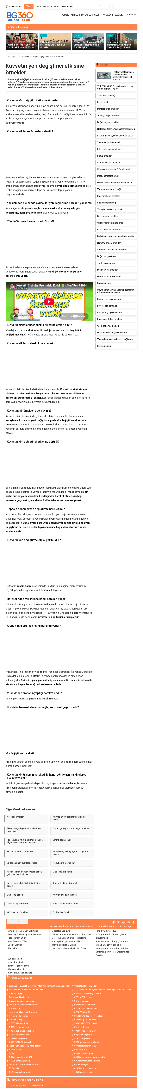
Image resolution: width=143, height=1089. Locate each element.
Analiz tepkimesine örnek (65, 903)
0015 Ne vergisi (81, 1064)
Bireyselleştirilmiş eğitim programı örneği (70, 852)
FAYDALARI (107, 15)
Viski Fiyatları (37, 1086)
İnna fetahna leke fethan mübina (112, 948)
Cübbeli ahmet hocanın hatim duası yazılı (72, 934)
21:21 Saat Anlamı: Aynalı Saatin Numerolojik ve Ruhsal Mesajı (102, 990)
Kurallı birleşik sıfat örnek (20, 851)
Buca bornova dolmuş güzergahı (112, 941)
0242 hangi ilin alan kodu (85, 1068)
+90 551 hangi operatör (85, 1031)
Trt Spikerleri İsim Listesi (64, 945)
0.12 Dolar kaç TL (17, 1020)
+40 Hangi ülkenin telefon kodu (23, 1012)
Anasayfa (12, 56)
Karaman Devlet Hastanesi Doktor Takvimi (112, 954)
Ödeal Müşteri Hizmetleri (85, 986)
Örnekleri (22, 56)
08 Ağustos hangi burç (84, 1053)
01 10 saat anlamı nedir (19, 1035)
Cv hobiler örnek (61, 912)
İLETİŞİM (131, 14)
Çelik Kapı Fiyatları (17, 1086)
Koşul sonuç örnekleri (64, 863)
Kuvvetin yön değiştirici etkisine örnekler (45, 56)
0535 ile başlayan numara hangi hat (90, 1057)
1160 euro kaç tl (16, 969)
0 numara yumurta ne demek (87, 1061)
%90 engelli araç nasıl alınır (21, 1031)
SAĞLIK (119, 15)
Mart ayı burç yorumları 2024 (66, 941)
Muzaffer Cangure (61, 931)
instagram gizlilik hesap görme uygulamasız (111, 936)
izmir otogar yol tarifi (18, 966)
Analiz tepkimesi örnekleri (66, 883)
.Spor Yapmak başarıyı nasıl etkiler (25, 1046)
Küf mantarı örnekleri (17, 912)
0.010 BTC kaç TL (82, 1012)
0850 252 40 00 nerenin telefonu (88, 1016)
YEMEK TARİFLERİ (70, 15)
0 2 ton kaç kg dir (82, 1001)
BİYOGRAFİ (87, 15)
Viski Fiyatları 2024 (17, 941)
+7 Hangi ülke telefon (18, 1016)
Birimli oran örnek (62, 840)
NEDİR (97, 15)
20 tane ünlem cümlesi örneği (22, 863)
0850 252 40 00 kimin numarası (23, 1005)
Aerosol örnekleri (15, 817)
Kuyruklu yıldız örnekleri (65, 894)
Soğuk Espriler (15, 945)
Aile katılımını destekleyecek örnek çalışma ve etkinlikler (24, 873)
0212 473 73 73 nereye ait (85, 1008)
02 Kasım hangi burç (18, 1038)
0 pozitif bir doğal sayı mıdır (22, 1001)
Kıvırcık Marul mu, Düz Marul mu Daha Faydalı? (54, 6)
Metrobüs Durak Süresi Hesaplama (69, 938)
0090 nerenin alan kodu (84, 1005)
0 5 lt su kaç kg (15, 993)
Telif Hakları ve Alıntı (106, 926)
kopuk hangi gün (16, 962)
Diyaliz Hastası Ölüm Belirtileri (23, 931)
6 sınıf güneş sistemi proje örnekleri (71, 828)
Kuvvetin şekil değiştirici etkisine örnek (23, 884)
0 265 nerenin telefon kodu (86, 1042)
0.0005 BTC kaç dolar (19, 1023)
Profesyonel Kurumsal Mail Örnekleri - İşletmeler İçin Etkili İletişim (25, 841)
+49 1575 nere (15, 1049)
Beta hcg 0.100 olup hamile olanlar (25, 934)
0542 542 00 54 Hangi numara (87, 993)
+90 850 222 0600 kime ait (86, 1023)
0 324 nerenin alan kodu (20, 1027)
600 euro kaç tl (15, 959)
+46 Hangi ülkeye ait (83, 1072)
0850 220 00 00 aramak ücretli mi (24, 1064)
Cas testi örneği (15, 894)
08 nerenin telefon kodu (85, 1046)
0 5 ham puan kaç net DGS (20, 1057)
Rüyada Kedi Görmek (17, 27)
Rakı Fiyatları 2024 (17, 938)
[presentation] (98, 7)
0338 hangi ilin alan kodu (85, 1020)
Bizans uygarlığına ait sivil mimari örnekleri (24, 829)
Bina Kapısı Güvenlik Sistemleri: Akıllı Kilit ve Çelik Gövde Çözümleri (39, 986)
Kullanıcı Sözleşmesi (81, 926)
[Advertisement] (49, 155)
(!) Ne (11, 1053)
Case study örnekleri (17, 903)
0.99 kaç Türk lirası (83, 997)
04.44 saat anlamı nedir (19, 1072)
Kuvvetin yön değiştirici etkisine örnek (69, 818)
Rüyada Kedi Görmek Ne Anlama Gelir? (26, 990)
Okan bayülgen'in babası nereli (111, 945)
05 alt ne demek (81, 1027)
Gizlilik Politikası (59, 926)
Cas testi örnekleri (62, 871)
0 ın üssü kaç (15, 1008)
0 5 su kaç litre (80, 1049)
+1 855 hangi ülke (82, 1038)
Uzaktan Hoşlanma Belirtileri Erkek (69, 948)
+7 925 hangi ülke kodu (19, 1061)
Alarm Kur (13, 948)
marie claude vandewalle (20, 973)
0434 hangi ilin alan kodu (20, 997)
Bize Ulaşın (126, 926)
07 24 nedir (14, 1068)
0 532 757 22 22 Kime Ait (20, 1042)
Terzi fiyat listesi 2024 (107, 931)
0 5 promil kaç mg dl (83, 1035)
